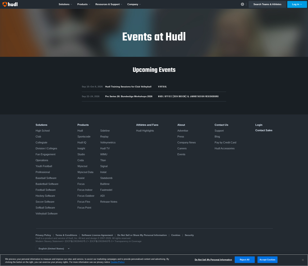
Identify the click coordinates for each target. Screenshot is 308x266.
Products (82, 4)
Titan (103, 160)
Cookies (175, 235)
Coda (80, 160)
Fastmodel (106, 190)
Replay (104, 136)
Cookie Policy (117, 262)
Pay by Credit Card (225, 142)
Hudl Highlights (145, 130)
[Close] (302, 259)
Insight (81, 148)
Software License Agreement (97, 235)
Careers (182, 148)
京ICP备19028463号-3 (101, 241)
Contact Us (221, 125)
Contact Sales (263, 130)
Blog (217, 136)
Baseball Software (46, 178)
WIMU (103, 154)
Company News (186, 142)
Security (189, 235)
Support (219, 130)
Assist (80, 178)
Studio (81, 154)
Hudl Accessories (225, 148)
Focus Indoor (84, 190)
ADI (102, 195)
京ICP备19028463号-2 (76, 241)
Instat (103, 172)
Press (180, 136)
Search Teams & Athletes (267, 4)
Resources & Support (107, 4)
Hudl (80, 130)
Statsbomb (106, 178)
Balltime (105, 184)
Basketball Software (47, 184)
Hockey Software (45, 195)
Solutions (64, 4)
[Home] (10, 4)
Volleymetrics (108, 142)
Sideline (105, 130)
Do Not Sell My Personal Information (213, 259)
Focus (81, 184)
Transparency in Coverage (128, 241)
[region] (154, 260)
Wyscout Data (85, 172)
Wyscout (82, 166)
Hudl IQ (81, 142)
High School (43, 130)
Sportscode (83, 136)
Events (181, 154)
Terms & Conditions (66, 235)
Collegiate (41, 142)
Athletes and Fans (147, 125)
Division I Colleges (46, 148)
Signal (104, 166)
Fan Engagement (45, 154)
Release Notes (108, 201)
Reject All (244, 259)
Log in (295, 4)
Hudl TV (105, 148)
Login (258, 125)
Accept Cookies (267, 259)
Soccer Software (45, 201)
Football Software (46, 190)
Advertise (182, 130)
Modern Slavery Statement (49, 241)
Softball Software (45, 207)
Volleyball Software (47, 213)
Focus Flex (83, 201)
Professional (43, 172)
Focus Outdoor (85, 195)
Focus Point (84, 207)
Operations (42, 160)
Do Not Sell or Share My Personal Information (142, 235)
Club (38, 136)
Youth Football (44, 166)
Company (132, 4)
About (181, 125)
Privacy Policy (43, 235)
